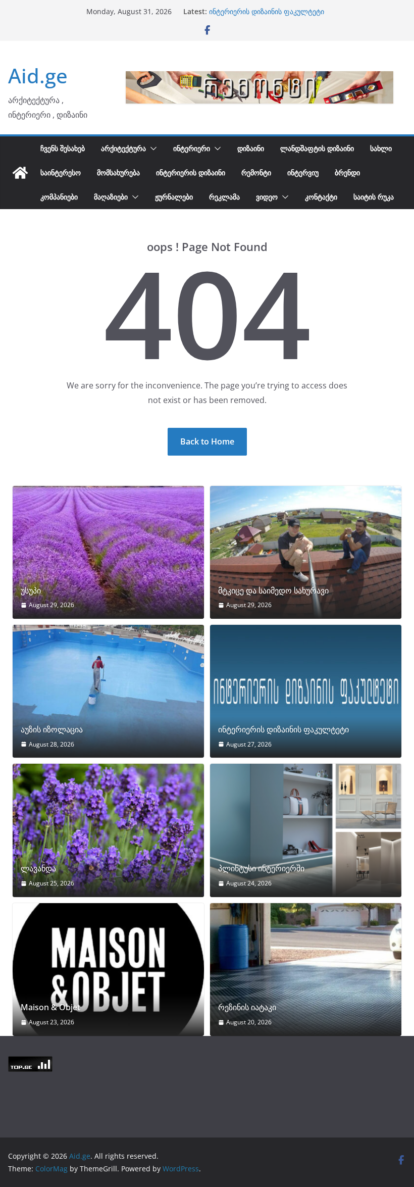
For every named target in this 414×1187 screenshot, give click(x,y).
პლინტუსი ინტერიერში (261, 868)
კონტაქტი (321, 197)
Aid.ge (38, 75)
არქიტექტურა (123, 148)
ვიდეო (267, 197)
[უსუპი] (108, 552)
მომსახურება (118, 172)
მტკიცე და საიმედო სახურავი (273, 590)
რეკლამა (224, 197)
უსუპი (31, 590)
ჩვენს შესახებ (62, 148)
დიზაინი (250, 148)
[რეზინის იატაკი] (305, 969)
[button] (151, 148)
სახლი (381, 148)
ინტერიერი (191, 148)
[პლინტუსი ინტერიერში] (305, 830)
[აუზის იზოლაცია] (108, 691)
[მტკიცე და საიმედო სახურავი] (305, 552)
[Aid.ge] (20, 173)
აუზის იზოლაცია (52, 729)
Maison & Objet (50, 1007)
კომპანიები (59, 197)
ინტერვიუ (303, 172)
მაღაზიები (111, 197)
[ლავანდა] (108, 830)
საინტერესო (60, 172)
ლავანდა (38, 868)
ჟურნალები (174, 197)
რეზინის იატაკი (247, 1007)
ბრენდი (347, 172)
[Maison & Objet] (108, 969)
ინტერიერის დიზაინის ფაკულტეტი (266, 11)
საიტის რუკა (373, 197)
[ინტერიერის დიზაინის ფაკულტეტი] (305, 691)
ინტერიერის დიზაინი (190, 172)
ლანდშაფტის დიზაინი (317, 148)
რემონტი (256, 172)
